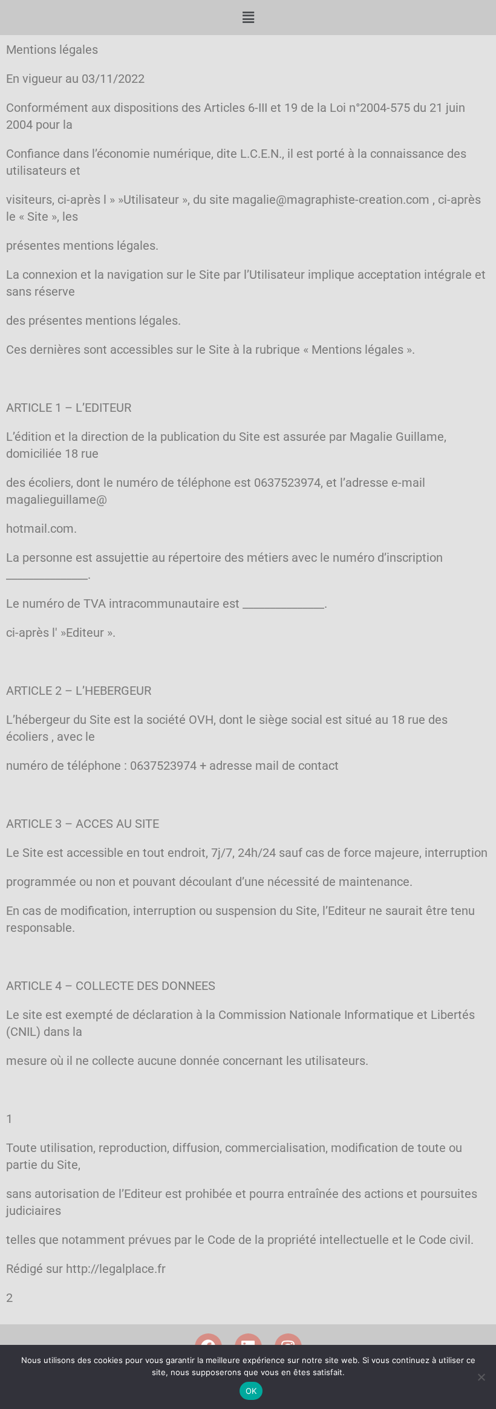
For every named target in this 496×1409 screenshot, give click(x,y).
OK (251, 1391)
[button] (248, 17)
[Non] (481, 1377)
